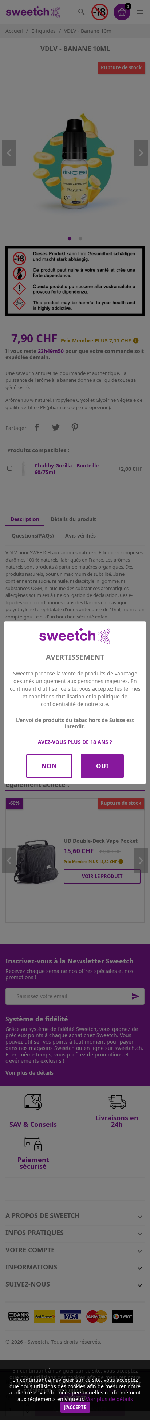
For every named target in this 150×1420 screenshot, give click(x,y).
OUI (102, 766)
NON (49, 766)
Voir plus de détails (109, 1399)
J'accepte (75, 1407)
